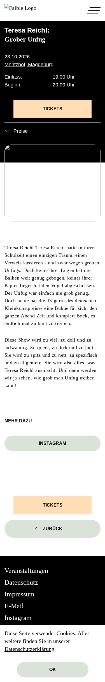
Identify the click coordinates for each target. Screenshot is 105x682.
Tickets (52, 108)
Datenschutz (21, 582)
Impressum (19, 594)
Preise (20, 131)
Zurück (52, 528)
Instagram (52, 443)
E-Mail (14, 606)
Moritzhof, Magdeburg (28, 64)
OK (52, 669)
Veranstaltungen (26, 570)
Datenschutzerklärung (29, 649)
